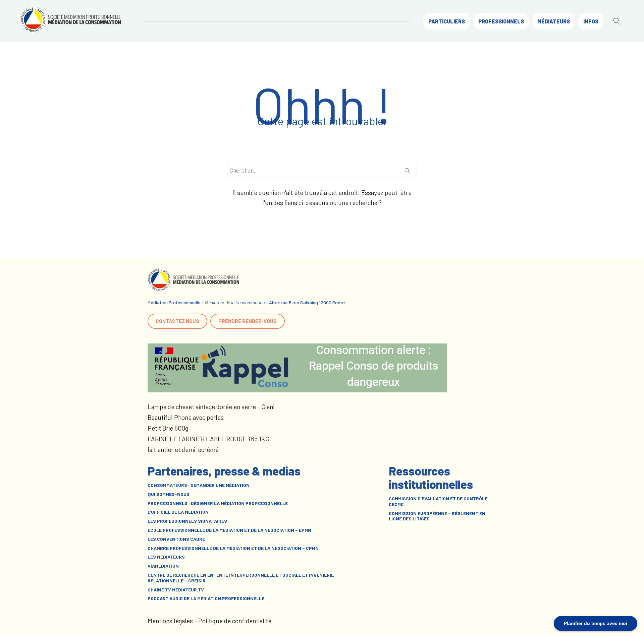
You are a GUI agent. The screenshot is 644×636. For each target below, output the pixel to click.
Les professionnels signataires (187, 521)
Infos (590, 21)
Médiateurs (553, 21)
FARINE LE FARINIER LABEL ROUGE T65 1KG (208, 439)
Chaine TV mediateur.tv (176, 589)
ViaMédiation (163, 566)
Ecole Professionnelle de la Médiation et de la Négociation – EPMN (229, 530)
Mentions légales (170, 621)
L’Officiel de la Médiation (178, 512)
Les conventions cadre (176, 539)
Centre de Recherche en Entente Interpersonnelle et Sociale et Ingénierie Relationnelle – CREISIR (241, 577)
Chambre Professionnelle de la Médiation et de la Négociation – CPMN (233, 548)
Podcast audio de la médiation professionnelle (206, 598)
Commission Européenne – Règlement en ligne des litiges (437, 516)
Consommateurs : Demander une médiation (199, 485)
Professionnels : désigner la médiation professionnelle (218, 503)
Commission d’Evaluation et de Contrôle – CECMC (440, 501)
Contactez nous (177, 321)
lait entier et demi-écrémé (183, 449)
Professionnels (501, 21)
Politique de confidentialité (234, 621)
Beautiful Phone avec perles (186, 417)
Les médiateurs (166, 557)
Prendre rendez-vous (247, 321)
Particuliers (446, 21)
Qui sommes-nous (169, 494)
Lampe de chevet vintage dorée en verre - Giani (211, 406)
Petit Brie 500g (168, 428)
